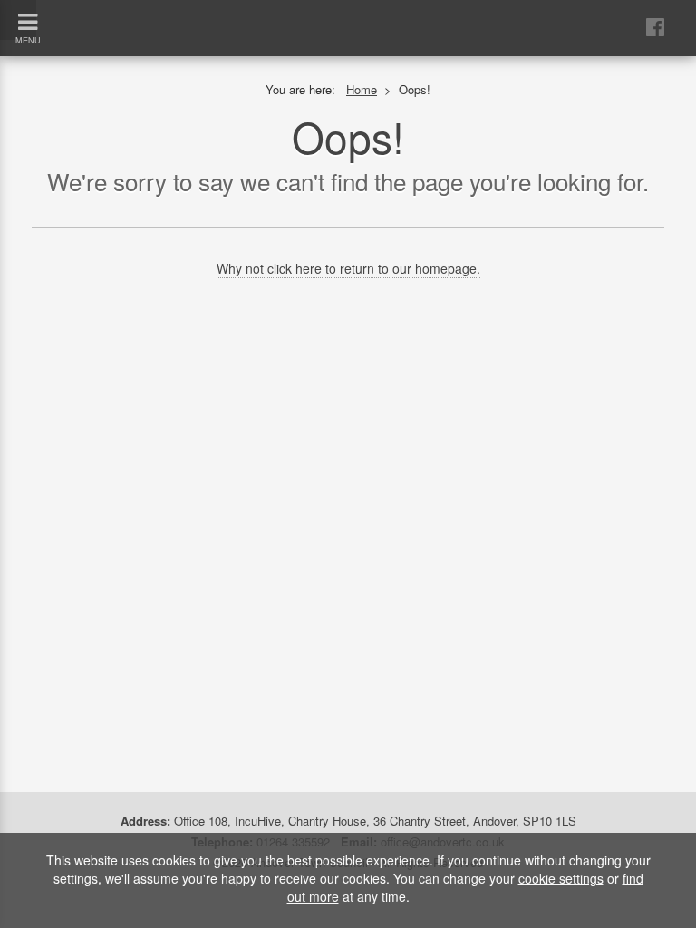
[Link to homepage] (348, 12)
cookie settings (561, 878)
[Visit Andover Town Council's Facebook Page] (655, 25)
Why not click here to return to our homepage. (348, 268)
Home (361, 89)
